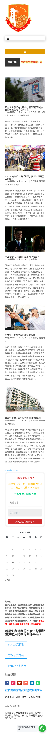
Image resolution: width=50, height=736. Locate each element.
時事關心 (13, 115)
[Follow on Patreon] (25, 683)
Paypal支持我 (16, 644)
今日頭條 (34, 181)
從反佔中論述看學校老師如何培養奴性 (23, 417)
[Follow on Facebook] (7, 683)
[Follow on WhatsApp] (38, 683)
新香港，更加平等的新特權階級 (20, 334)
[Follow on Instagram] (13, 683)
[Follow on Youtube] (19, 683)
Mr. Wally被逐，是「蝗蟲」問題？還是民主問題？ (24, 177)
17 (13, 562)
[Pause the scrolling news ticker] (43, 62)
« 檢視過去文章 (11, 470)
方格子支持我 (16, 655)
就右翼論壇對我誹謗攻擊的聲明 (23, 690)
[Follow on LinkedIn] (32, 683)
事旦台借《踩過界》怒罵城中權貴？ (22, 256)
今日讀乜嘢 (35, 112)
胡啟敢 (12, 112)
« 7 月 (7, 580)
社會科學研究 (24, 115)
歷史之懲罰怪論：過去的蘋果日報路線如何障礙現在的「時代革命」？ (24, 108)
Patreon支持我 (17, 666)
